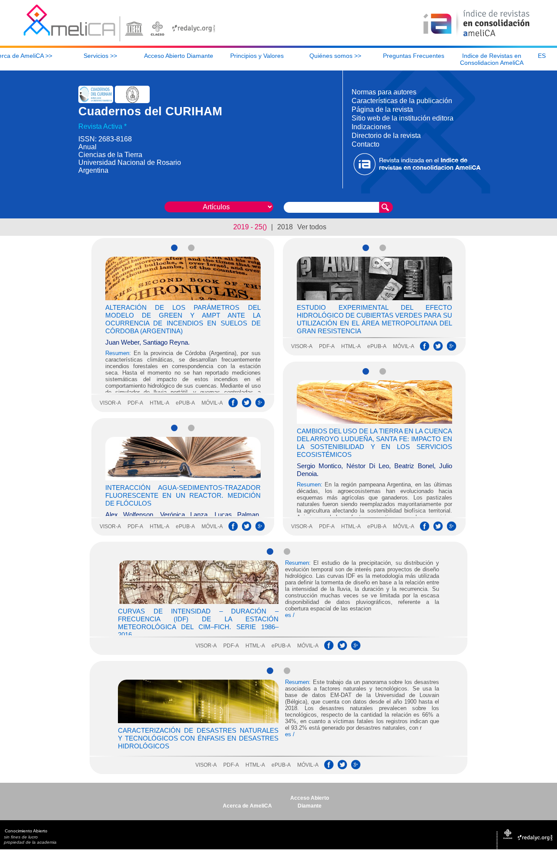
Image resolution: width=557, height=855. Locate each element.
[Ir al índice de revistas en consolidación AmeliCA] (477, 37)
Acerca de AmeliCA (247, 806)
